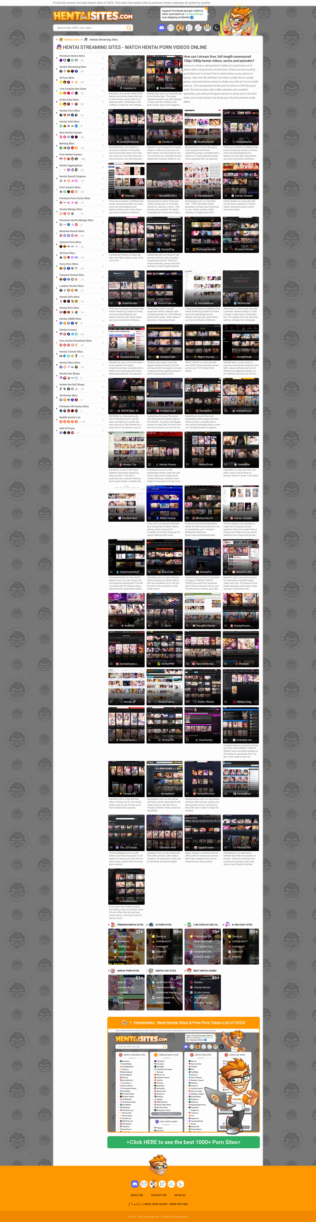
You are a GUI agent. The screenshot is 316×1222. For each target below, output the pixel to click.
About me (137, 1195)
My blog (198, 28)
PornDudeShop (193, 14)
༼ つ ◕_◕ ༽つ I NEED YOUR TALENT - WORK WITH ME (158, 1204)
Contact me (159, 1195)
